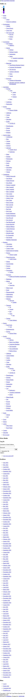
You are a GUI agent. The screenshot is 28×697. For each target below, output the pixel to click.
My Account (6, 434)
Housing (8, 377)
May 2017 (5, 637)
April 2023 (5, 482)
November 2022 (7, 493)
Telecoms (11, 300)
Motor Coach (9, 288)
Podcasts (8, 161)
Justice (11, 56)
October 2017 (6, 626)
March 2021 (6, 537)
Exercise (11, 368)
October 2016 (6, 653)
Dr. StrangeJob (10, 235)
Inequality (8, 386)
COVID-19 (12, 123)
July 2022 (5, 502)
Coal (10, 327)
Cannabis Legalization (17, 58)
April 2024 (5, 467)
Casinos (11, 272)
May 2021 (5, 532)
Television (8, 169)
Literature (8, 148)
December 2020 (7, 543)
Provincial (8, 78)
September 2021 (7, 524)
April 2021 (5, 535)
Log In (2, 452)
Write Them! (9, 425)
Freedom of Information (15, 80)
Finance (8, 253)
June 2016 (5, 659)
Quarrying (11, 285)
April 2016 (5, 664)
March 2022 (6, 510)
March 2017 (6, 642)
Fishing (8, 261)
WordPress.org (6, 690)
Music (7, 154)
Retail (7, 290)
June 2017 (5, 635)
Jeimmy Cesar (9, 198)
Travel (4, 419)
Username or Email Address (7, 444)
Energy (5, 323)
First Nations (9, 43)
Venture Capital (13, 254)
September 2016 (7, 655)
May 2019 (5, 585)
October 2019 (6, 574)
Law (7, 388)
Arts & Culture (6, 135)
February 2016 (6, 668)
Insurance (8, 274)
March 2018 (6, 615)
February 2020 (6, 565)
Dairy (10, 99)
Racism (8, 403)
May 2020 (5, 559)
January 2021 (6, 541)
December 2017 (7, 622)
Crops (10, 90)
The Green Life (10, 32)
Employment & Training (12, 250)
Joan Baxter (9, 178)
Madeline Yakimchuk (11, 239)
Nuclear (8, 331)
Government (6, 42)
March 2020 (6, 563)
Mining (8, 281)
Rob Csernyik (9, 204)
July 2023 (5, 475)
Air (10, 307)
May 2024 (5, 465)
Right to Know (13, 351)
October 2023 (6, 469)
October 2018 (6, 600)
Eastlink (14, 302)
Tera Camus (9, 193)
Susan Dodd (9, 207)
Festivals (8, 145)
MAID (11, 394)
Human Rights (9, 379)
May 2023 (5, 480)
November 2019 (7, 572)
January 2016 (6, 670)
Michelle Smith (10, 233)
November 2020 (7, 545)
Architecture (9, 137)
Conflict (8, 360)
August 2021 (6, 526)
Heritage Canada (13, 52)
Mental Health (9, 397)
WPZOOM (21, 696)
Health (7, 121)
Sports (4, 413)
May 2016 (5, 661)
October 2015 (6, 677)
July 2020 (5, 554)
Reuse (10, 39)
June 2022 (5, 504)
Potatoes (14, 96)
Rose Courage (9, 202)
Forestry (8, 266)
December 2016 (7, 648)
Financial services (10, 257)
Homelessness (9, 126)
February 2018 (6, 618)
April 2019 (5, 587)
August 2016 (6, 657)
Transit (11, 76)
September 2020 (7, 550)
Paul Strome (9, 237)
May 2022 (5, 506)
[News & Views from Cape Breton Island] (7, 0)
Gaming (8, 268)
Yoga (13, 370)
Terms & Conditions (11, 21)
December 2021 (7, 517)
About (4, 17)
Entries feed (6, 686)
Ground (11, 309)
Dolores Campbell (10, 185)
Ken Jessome (9, 220)
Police (10, 74)
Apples (14, 92)
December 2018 (7, 596)
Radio (7, 165)
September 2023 (7, 471)
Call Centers (9, 246)
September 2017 (7, 629)
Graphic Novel (13, 149)
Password (2, 447)
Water (10, 313)
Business (5, 242)
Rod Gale (8, 209)
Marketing (8, 279)
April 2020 (5, 561)
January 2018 (6, 620)
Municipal (8, 63)
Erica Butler (9, 183)
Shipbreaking (9, 294)
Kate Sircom (9, 231)
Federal (8, 48)
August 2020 (6, 552)
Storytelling (9, 167)
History (5, 421)
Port (13, 315)
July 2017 (5, 633)
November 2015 (7, 675)
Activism (8, 108)
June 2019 (5, 583)
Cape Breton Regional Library (16, 65)
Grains (14, 94)
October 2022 (6, 495)
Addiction (8, 113)
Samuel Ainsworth (10, 176)
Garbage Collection (14, 71)
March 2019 (6, 589)
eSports (8, 414)
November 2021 (7, 519)
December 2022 (7, 491)
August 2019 (6, 578)
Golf (7, 417)
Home (4, 15)
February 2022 (6, 513)
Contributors (6, 174)
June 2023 (5, 478)
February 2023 (6, 486)
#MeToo (11, 340)
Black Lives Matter (14, 342)
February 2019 (6, 591)
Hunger (8, 128)
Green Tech (9, 30)
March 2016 (6, 666)
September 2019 (7, 576)
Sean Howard (9, 218)
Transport (8, 305)
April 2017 (5, 640)
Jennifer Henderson (11, 215)
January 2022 (6, 515)
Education (8, 119)
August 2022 (6, 500)
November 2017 (7, 624)
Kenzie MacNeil (10, 224)
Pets (7, 399)
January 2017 (6, 646)
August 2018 (6, 605)
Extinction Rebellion (14, 344)
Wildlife (8, 26)
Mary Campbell (10, 191)
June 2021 (5, 530)
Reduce (11, 36)
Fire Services (12, 69)
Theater (8, 172)
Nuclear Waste (12, 333)
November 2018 (7, 598)
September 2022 (7, 497)
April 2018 (5, 613)
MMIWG (11, 45)
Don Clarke (9, 200)
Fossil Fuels (9, 325)
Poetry (7, 163)
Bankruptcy (12, 390)
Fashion (8, 143)
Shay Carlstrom (10, 196)
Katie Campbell (10, 189)
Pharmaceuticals (10, 292)
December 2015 (7, 672)
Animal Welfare (10, 355)
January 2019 (6, 594)
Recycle (11, 34)
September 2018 (7, 602)
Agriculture (6, 87)
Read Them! (9, 428)
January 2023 (6, 489)
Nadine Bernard (10, 180)
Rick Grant (9, 211)
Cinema (8, 141)
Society (5, 106)
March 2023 (6, 484)
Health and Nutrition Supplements (17, 276)
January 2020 (6, 567)
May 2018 (5, 611)
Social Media (9, 410)
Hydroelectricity (10, 329)
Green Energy (9, 28)
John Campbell (10, 187)
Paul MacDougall (10, 222)
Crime (7, 117)
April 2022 (5, 508)
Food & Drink (9, 263)
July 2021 (5, 528)
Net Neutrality (12, 346)
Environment (6, 24)
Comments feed (7, 688)
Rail (10, 311)
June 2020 (5, 556)
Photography (9, 158)
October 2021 (6, 521)
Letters (4, 424)
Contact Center (10, 248)
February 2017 (6, 644)
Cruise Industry (13, 320)
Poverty (8, 130)
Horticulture (9, 104)
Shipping (8, 298)
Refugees (8, 406)
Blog (7, 139)
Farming (8, 88)
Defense (11, 49)
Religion (8, 132)
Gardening (8, 102)
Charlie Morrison (10, 228)
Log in (4, 683)
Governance (9, 270)
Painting (8, 156)
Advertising (9, 244)
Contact (5, 430)
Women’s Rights (13, 110)
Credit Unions (12, 259)
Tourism (8, 318)
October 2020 (6, 548)
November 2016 (7, 650)
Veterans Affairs (13, 60)
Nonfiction (12, 152)
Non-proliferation (13, 348)
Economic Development (15, 67)
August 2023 (6, 473)
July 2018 (5, 607)
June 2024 (5, 462)
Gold (10, 283)
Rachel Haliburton (10, 213)
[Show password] (16, 449)
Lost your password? (8, 456)
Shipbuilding (9, 296)
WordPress (9, 696)
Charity (8, 115)
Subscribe (5, 432)
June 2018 (5, 609)
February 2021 (6, 539)
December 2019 (7, 570)
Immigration (12, 54)
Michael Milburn (10, 226)
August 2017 (6, 631)
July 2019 (5, 580)
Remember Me (5, 451)
